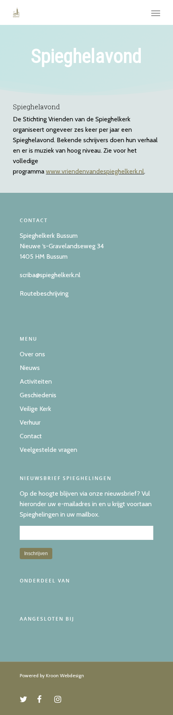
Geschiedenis (38, 395)
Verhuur (30, 422)
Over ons (32, 354)
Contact (31, 436)
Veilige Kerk (35, 409)
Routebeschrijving (44, 293)
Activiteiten (36, 381)
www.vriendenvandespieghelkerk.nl (95, 171)
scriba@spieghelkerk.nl (50, 275)
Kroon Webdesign (65, 675)
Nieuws (30, 368)
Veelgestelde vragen (48, 450)
